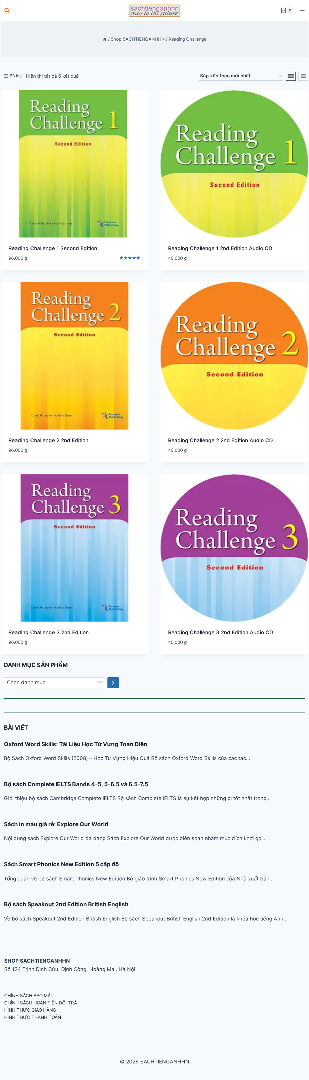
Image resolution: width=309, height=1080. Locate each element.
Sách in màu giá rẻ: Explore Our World (56, 824)
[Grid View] (291, 76)
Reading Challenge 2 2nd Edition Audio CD (220, 440)
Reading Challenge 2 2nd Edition (48, 440)
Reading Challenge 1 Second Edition (52, 248)
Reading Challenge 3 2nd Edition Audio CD (220, 632)
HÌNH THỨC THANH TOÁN (32, 1017)
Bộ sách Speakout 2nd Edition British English (66, 904)
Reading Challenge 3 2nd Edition (48, 632)
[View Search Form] (7, 10)
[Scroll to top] (294, 1068)
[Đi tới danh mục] (113, 682)
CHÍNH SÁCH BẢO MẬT (28, 995)
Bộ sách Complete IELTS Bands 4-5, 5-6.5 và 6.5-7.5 (76, 784)
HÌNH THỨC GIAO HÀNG (30, 1010)
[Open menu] (301, 10)
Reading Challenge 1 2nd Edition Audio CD (220, 248)
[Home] (105, 39)
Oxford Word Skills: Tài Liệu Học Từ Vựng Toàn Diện (75, 744)
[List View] (303, 76)
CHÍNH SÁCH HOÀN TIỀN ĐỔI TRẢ (40, 1003)
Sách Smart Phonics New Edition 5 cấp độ (61, 864)
